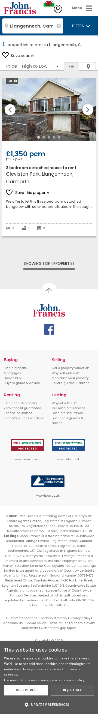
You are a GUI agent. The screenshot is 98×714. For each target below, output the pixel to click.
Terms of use (58, 623)
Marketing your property (70, 378)
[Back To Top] (49, 290)
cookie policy (74, 680)
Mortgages (12, 373)
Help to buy (12, 378)
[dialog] (49, 677)
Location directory (53, 618)
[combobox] (32, 26)
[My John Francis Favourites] (58, 11)
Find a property (15, 368)
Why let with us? (64, 403)
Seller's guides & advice (70, 383)
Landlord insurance (67, 413)
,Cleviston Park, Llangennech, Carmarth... (49, 157)
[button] (49, 704)
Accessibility (13, 623)
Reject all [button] (72, 690)
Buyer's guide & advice (22, 383)
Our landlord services (68, 408)
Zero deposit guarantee (22, 408)
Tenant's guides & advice (24, 418)
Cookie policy (35, 623)
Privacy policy (80, 618)
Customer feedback (21, 618)
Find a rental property (20, 403)
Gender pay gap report (58, 628)
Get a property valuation (70, 368)
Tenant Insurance (18, 413)
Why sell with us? (65, 373)
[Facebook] (49, 329)
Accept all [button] (26, 690)
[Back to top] (49, 310)
